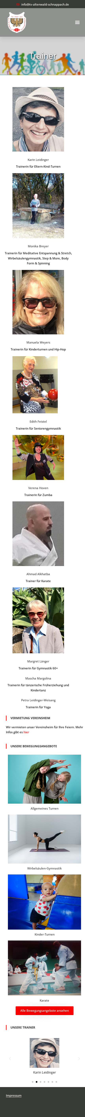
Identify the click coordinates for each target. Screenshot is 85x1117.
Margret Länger (38, 661)
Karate (44, 1000)
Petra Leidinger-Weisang (38, 700)
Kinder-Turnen (45, 934)
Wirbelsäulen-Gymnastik (44, 868)
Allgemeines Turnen (45, 808)
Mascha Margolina (38, 678)
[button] (77, 22)
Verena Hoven (38, 488)
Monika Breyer (38, 246)
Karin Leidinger (38, 160)
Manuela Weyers (38, 342)
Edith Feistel (38, 421)
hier (26, 732)
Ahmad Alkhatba (38, 574)
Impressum (14, 1095)
